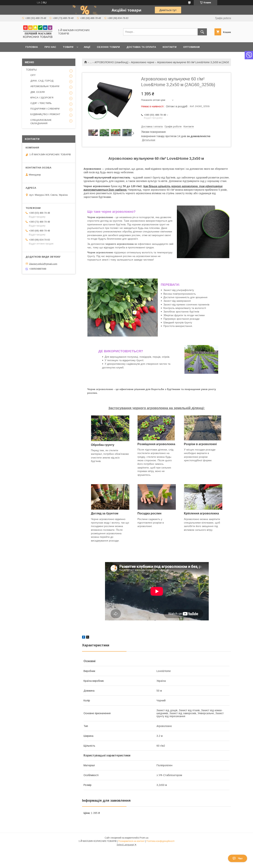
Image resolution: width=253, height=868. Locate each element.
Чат (240, 858)
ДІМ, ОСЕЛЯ (37, 92)
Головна (31, 47)
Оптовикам (191, 47)
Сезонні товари (108, 47)
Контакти (170, 47)
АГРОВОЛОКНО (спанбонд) (111, 62)
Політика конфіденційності (160, 841)
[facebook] (83, 637)
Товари (68, 47)
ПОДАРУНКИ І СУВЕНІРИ (44, 108)
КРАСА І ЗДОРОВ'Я (41, 97)
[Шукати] (202, 31)
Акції (87, 47)
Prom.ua (144, 837)
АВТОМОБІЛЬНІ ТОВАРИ (44, 86)
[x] (87, 637)
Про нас (50, 47)
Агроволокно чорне (142, 62)
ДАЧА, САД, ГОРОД (42, 80)
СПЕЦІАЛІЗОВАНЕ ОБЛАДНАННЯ (40, 122)
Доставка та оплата (141, 47)
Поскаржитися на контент (131, 841)
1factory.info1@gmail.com (43, 263)
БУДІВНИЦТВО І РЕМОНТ (45, 114)
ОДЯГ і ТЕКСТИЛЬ (41, 103)
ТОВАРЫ (31, 69)
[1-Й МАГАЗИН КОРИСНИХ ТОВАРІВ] (38, 37)
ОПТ (33, 75)
